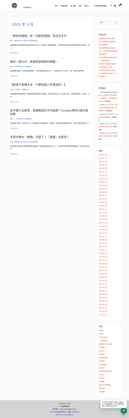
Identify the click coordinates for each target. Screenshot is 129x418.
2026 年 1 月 (103, 175)
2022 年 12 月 (103, 294)
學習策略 (102, 361)
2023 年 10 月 (103, 260)
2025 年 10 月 (103, 185)
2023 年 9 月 (103, 263)
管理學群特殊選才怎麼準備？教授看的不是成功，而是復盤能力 (108, 73)
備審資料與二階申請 (21, 40)
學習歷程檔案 (33, 40)
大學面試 (102, 354)
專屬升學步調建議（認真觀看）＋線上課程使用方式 (108, 98)
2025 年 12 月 (103, 178)
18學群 (101, 330)
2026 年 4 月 (103, 168)
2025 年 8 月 (103, 192)
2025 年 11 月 (103, 182)
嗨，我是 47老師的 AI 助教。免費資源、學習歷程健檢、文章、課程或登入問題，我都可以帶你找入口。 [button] (113, 404)
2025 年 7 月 (103, 195)
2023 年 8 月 (103, 267)
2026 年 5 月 (103, 165)
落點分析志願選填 (105, 385)
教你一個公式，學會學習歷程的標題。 (34, 61)
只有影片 (102, 351)
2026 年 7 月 (103, 158)
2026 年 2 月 (103, 172)
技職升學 (102, 368)
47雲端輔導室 (33, 4)
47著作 (101, 334)
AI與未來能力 (103, 337)
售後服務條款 (68, 415)
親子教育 (102, 388)
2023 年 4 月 (103, 281)
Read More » (14, 53)
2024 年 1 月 (103, 250)
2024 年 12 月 (103, 219)
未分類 (101, 375)
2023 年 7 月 (103, 270)
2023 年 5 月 (103, 277)
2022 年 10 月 (103, 301)
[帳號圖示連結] (115, 5)
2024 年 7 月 (103, 236)
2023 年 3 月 (103, 284)
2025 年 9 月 (103, 189)
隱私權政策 (59, 415)
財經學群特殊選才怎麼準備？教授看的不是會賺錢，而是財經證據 (108, 41)
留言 (11, 40)
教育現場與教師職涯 (105, 371)
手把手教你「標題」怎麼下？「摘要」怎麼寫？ (40, 137)
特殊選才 (102, 378)
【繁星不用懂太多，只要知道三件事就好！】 (38, 84)
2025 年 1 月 (103, 216)
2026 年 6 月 (103, 161)
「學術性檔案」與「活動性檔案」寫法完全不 (38, 35)
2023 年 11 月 (103, 257)
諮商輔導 (102, 392)
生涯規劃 (102, 381)
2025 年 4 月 (103, 206)
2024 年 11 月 (103, 223)
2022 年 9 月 (103, 304)
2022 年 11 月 (103, 298)
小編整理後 (28, 66)
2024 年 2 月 (103, 246)
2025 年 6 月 (103, 199)
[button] (90, 6)
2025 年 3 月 (103, 209)
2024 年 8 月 (103, 233)
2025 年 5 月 (103, 202)
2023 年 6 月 (103, 274)
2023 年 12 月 (103, 253)
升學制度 (17, 89)
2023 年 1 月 (103, 291)
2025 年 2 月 (103, 212)
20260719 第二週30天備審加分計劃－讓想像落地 (108, 108)
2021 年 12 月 (103, 315)
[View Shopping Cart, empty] (119, 5)
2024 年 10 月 (103, 226)
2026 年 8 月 (103, 155)
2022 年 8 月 (103, 308)
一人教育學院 (18, 119)
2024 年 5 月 (103, 243)
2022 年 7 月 (103, 311)
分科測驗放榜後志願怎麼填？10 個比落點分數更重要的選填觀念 (108, 51)
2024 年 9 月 (103, 229)
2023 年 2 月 (103, 287)
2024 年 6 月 (103, 240)
